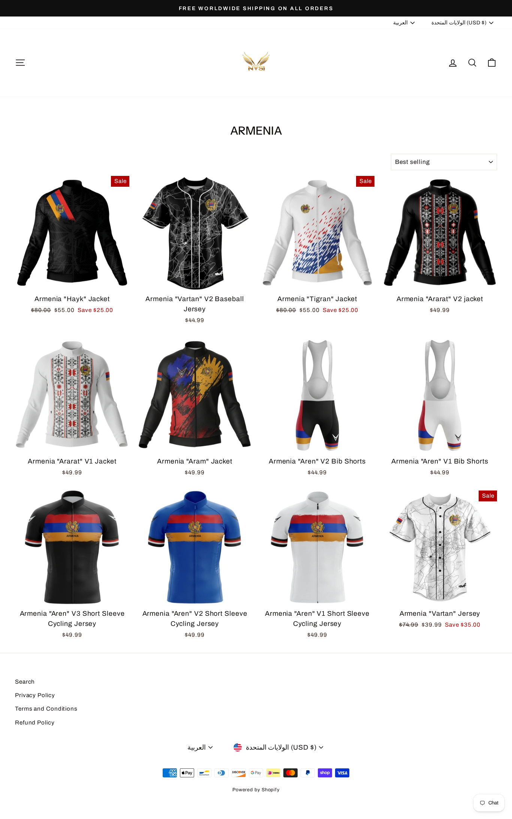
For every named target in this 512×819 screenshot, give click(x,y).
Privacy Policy (35, 695)
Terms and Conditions (46, 709)
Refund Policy (35, 723)
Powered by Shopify (256, 789)
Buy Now (72, 281)
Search (25, 682)
